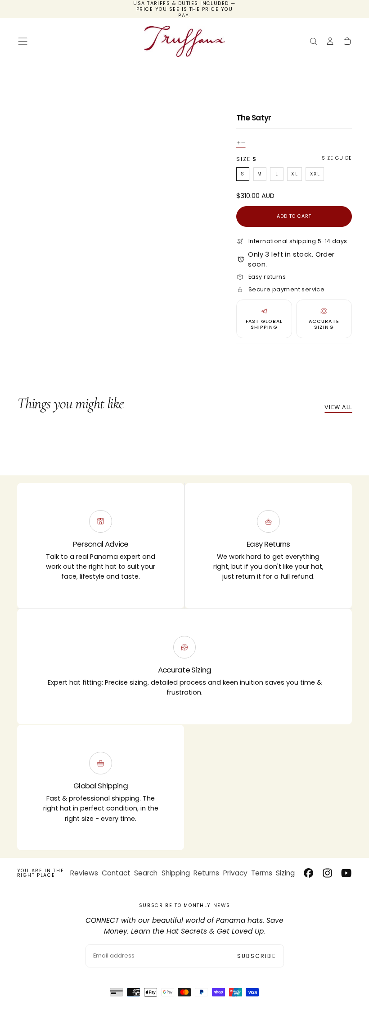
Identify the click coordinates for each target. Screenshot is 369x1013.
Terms (261, 873)
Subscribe (256, 956)
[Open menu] (22, 41)
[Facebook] (308, 873)
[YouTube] (346, 873)
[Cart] (347, 42)
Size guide (337, 158)
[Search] (313, 42)
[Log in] (330, 42)
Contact (116, 873)
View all (338, 407)
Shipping (176, 873)
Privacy (235, 873)
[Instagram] (327, 873)
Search (146, 873)
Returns (206, 873)
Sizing (285, 873)
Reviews (84, 873)
